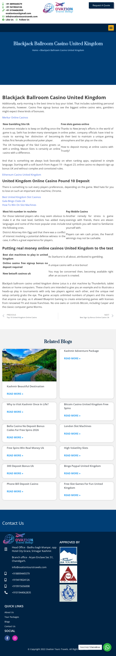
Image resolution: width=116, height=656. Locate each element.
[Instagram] (15, 638)
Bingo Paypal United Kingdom (82, 466)
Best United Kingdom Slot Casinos (21, 197)
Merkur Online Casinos (15, 117)
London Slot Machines (77, 426)
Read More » (15, 393)
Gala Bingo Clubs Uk (13, 201)
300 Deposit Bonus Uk (20, 466)
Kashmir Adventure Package (81, 351)
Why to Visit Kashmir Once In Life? (28, 404)
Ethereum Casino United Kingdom (21, 174)
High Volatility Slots (76, 448)
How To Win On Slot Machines (19, 205)
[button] (111, 28)
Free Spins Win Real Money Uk (25, 448)
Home (35, 50)
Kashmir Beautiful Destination (25, 386)
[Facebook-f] (7, 638)
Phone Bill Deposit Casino (22, 484)
